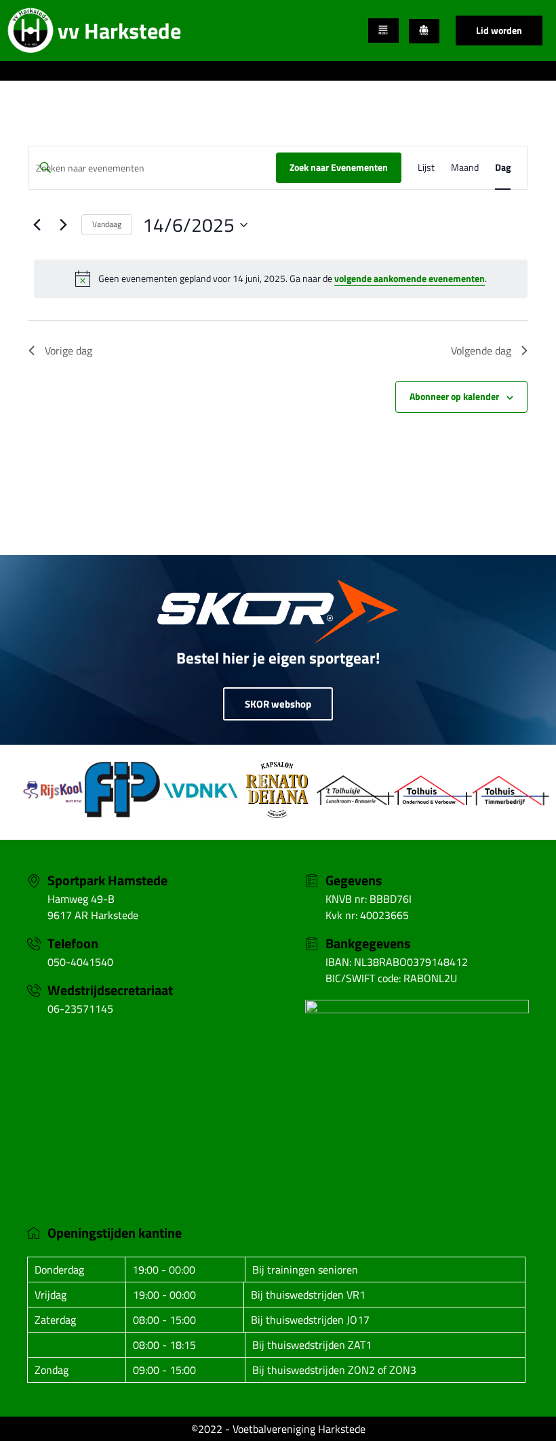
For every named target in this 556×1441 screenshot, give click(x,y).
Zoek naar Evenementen (339, 167)
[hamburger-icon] (383, 30)
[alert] (281, 279)
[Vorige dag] (36, 225)
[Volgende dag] (63, 225)
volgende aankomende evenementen (409, 278)
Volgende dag (481, 350)
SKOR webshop (278, 704)
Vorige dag (68, 350)
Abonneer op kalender (454, 396)
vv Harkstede (119, 30)
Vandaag (106, 224)
